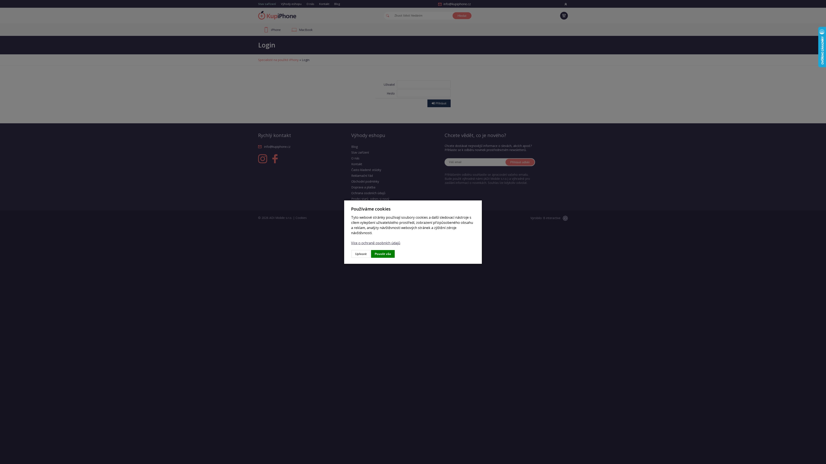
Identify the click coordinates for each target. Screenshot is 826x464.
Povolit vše (383, 254)
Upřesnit (361, 254)
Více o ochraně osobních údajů (375, 243)
